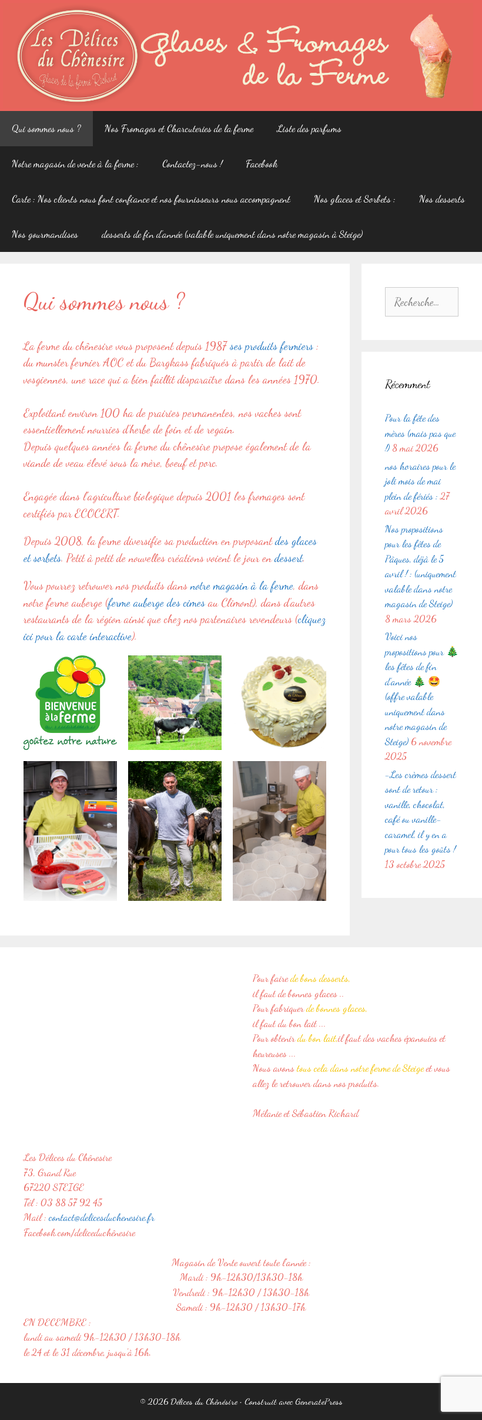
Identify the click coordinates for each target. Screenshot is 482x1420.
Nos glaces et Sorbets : (355, 199)
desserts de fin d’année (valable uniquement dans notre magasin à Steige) (232, 234)
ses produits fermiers (271, 345)
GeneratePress (319, 1401)
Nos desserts (442, 199)
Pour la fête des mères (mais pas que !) (420, 433)
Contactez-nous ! (192, 163)
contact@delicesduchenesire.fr (102, 1217)
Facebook (261, 163)
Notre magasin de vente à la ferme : (75, 163)
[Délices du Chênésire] (238, 54)
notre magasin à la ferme (241, 585)
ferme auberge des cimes (156, 602)
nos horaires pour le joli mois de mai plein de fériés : (420, 481)
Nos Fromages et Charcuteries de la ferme (179, 128)
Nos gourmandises (45, 234)
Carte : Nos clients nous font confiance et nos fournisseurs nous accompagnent (151, 199)
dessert (289, 557)
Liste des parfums (309, 128)
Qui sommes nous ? (46, 128)
